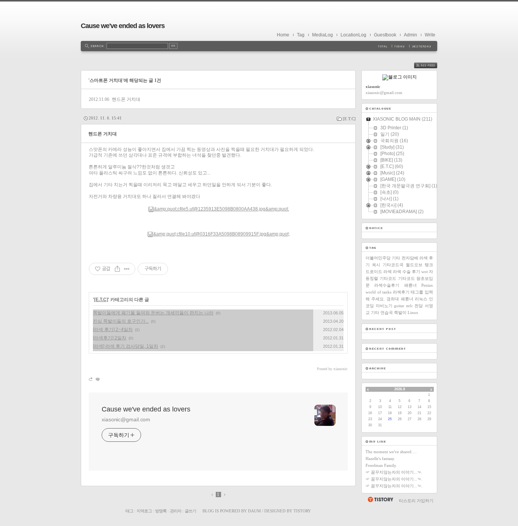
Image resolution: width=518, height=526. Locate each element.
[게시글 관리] (127, 269)
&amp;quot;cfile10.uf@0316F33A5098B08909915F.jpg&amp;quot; (221, 234)
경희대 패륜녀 (399, 299)
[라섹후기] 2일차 (109, 338)
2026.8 (399, 389)
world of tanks (378, 292)
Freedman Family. (381, 465)
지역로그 (144, 511)
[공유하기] (117, 269)
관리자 (175, 511)
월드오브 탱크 (419, 264)
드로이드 (374, 271)
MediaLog (322, 35)
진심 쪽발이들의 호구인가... (121, 321)
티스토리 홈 (380, 499)
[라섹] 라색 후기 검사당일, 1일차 (125, 346)
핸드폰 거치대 (126, 99)
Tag (301, 35)
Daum (254, 511)
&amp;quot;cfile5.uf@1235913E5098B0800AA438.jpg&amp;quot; (221, 209)
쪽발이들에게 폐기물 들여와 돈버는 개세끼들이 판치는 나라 (153, 313)
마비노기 (384, 305)
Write (430, 35)
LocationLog (353, 35)
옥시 (376, 264)
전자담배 (410, 258)
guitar (399, 305)
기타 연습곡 (382, 312)
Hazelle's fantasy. (380, 458)
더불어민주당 (378, 258)
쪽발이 (400, 312)
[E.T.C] (349, 118)
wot (424, 271)
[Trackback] (91, 379)
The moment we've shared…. (391, 451)
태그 (129, 511)
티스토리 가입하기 (416, 500)
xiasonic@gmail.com (126, 419)
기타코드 (388, 278)
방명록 (160, 511)
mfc (409, 305)
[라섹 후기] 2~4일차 (113, 329)
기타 (396, 258)
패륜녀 (410, 285)
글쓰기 (190, 511)
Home (283, 35)
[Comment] (97, 379)
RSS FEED (431, 65)
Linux (413, 312)
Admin (410, 35)
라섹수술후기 (386, 285)
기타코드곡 (393, 264)
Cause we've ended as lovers (123, 26)
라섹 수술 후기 (406, 271)
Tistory (302, 511)
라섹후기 (401, 292)
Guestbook (385, 35)
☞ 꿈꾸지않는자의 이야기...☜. (394, 472)
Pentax (427, 285)
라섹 (387, 271)
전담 (418, 305)
